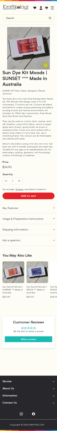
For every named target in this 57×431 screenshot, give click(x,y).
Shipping (19, 189)
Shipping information (15, 229)
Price (5, 161)
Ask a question (11, 240)
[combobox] (28, 18)
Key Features (10, 208)
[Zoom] (45, 65)
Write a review (28, 339)
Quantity (7, 174)
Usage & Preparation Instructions (22, 218)
